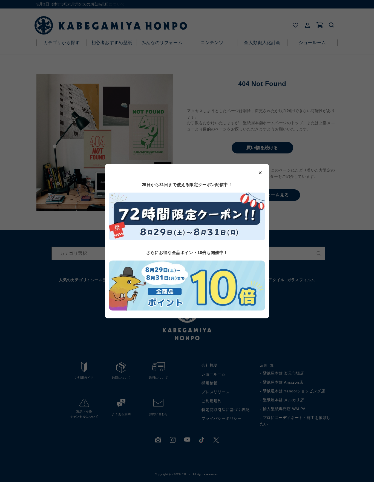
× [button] (260, 172)
